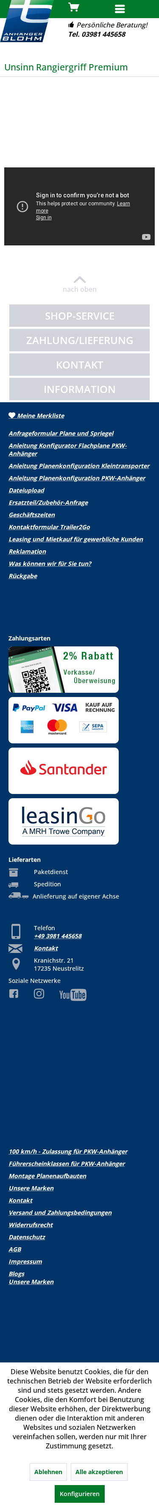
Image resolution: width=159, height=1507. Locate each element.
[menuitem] (133, 9)
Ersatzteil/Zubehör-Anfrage (48, 502)
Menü (141, 8)
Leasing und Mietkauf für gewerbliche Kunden (75, 539)
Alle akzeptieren (99, 1472)
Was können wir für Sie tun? (49, 564)
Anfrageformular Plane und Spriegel (60, 433)
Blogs (16, 1274)
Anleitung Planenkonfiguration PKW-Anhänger (76, 478)
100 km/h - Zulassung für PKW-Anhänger (67, 1151)
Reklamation (27, 551)
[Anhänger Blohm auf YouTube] (79, 995)
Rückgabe (22, 576)
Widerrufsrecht (30, 1225)
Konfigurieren (80, 1494)
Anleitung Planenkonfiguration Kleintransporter (78, 466)
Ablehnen (48, 1472)
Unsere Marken (30, 1188)
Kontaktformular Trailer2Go (49, 527)
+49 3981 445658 (57, 936)
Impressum (25, 1261)
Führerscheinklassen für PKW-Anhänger (66, 1164)
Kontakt (46, 948)
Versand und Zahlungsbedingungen (60, 1212)
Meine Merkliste (39, 416)
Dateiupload (26, 490)
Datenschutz (26, 1237)
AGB (14, 1249)
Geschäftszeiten (31, 515)
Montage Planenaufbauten (47, 1176)
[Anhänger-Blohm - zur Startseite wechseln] (27, 21)
